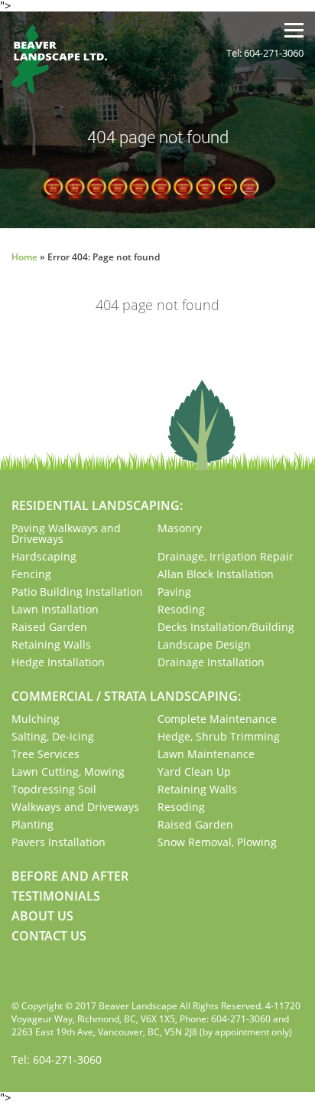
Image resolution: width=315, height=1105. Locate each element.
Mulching (35, 718)
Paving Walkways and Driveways (66, 533)
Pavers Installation (58, 842)
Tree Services (45, 754)
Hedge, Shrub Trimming (219, 736)
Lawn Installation (55, 609)
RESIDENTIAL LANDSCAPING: (97, 505)
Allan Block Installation (216, 574)
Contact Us (48, 936)
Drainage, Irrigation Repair (226, 556)
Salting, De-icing (52, 736)
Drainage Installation (211, 662)
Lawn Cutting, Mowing (68, 771)
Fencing (31, 574)
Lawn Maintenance (206, 754)
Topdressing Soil (53, 789)
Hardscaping (43, 556)
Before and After (69, 876)
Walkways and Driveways (75, 806)
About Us (42, 916)
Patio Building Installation (77, 591)
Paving (174, 591)
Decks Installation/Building (226, 627)
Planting (32, 824)
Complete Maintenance (217, 718)
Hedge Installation (58, 662)
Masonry (180, 528)
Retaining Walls (51, 644)
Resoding (181, 609)
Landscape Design (204, 644)
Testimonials (55, 896)
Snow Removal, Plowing (217, 842)
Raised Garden (49, 627)
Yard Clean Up (194, 771)
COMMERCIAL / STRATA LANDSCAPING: (126, 696)
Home (24, 256)
